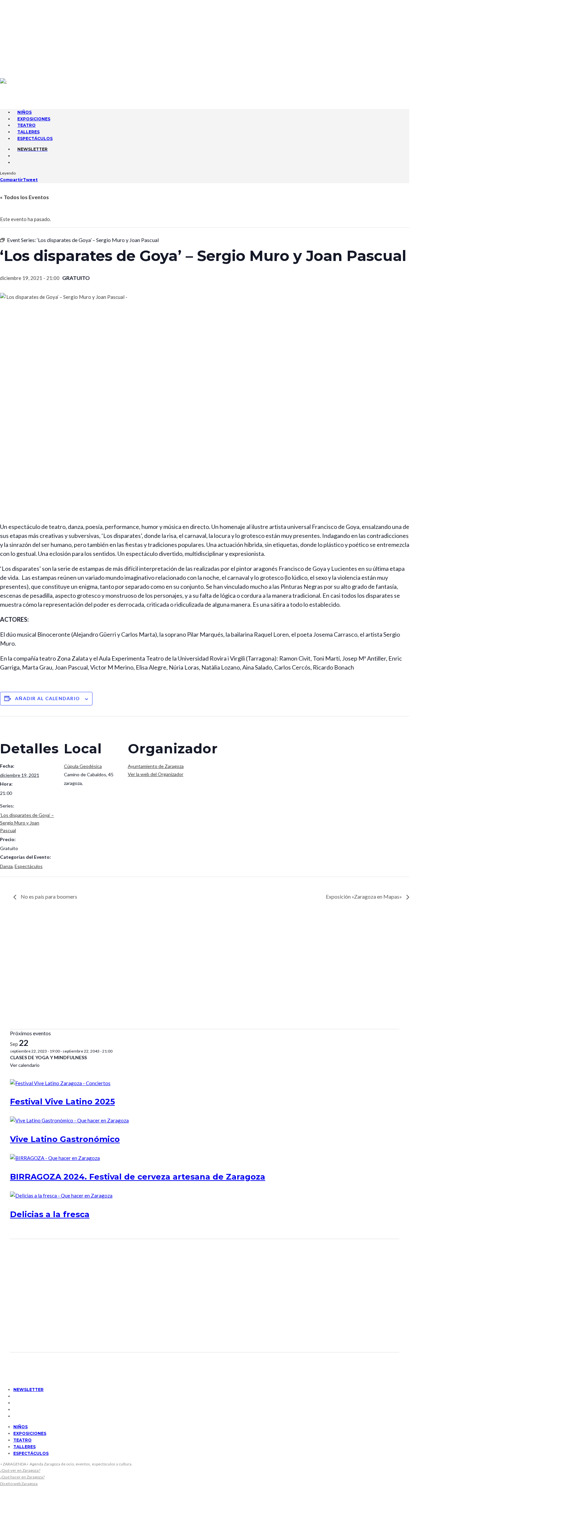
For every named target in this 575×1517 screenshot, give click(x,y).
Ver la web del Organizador (155, 774)
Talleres (24, 1446)
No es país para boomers (48, 896)
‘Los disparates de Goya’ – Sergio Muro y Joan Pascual (27, 822)
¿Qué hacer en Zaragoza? (22, 1476)
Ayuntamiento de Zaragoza (156, 766)
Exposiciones (29, 1433)
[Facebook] (15, 35)
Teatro (22, 1440)
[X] (15, 42)
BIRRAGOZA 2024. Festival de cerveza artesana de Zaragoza (137, 1177)
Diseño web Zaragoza (19, 1483)
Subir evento (31, 25)
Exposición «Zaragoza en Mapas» (364, 896)
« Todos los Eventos (24, 197)
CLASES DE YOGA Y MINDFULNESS (48, 1057)
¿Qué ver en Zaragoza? (20, 1470)
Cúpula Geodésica (83, 766)
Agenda (24, 12)
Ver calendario (25, 1065)
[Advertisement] (204, 972)
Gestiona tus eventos (42, 19)
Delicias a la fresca (50, 1214)
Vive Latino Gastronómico (65, 1139)
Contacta (27, 6)
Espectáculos (35, 138)
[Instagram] (15, 49)
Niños (20, 1426)
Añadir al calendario (47, 698)
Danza (6, 866)
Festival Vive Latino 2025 (62, 1101)
